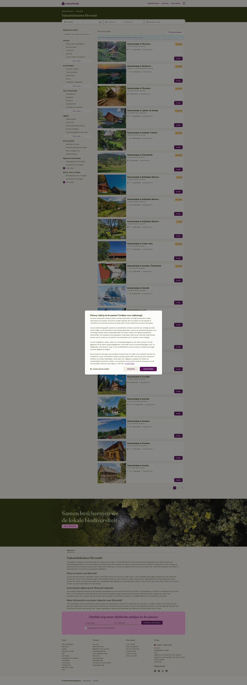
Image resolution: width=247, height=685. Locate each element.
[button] (99, 369)
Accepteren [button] (148, 369)
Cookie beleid (129, 364)
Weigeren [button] (131, 369)
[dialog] (123, 342)
